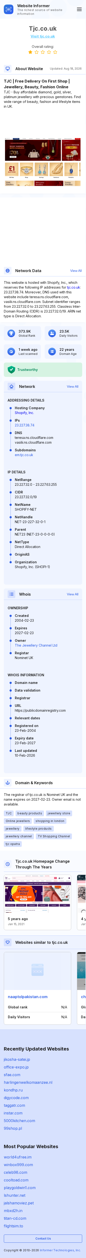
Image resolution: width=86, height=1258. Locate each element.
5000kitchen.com (19, 1120)
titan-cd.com (15, 1218)
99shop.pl (13, 1128)
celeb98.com (15, 1172)
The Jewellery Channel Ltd (36, 645)
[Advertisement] (43, 123)
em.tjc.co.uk (24, 455)
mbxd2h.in (13, 1210)
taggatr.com (14, 1105)
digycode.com (16, 1097)
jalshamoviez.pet (19, 1203)
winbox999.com (18, 1164)
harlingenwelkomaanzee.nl (28, 1082)
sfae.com (12, 1074)
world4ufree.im (18, 1157)
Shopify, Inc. (24, 413)
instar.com (13, 1113)
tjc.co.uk (73, 287)
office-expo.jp (16, 1067)
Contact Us (43, 1238)
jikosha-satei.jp (17, 1059)
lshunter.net (14, 1195)
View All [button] (76, 271)
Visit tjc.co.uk (43, 36)
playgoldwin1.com (20, 1187)
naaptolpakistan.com (28, 996)
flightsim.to (13, 1226)
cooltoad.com (16, 1180)
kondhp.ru (13, 1090)
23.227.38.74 (24, 425)
